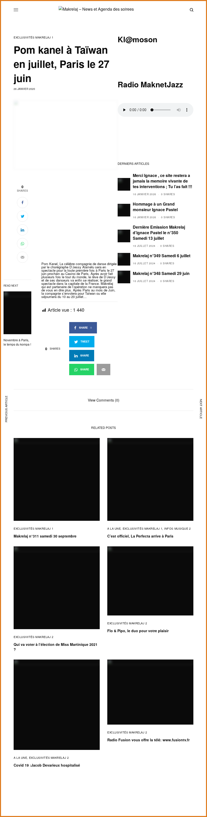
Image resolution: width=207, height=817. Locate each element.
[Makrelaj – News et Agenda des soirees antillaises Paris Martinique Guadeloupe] (103, 10)
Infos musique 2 (177, 528)
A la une (114, 528)
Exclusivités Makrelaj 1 (34, 37)
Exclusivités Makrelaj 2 (34, 637)
